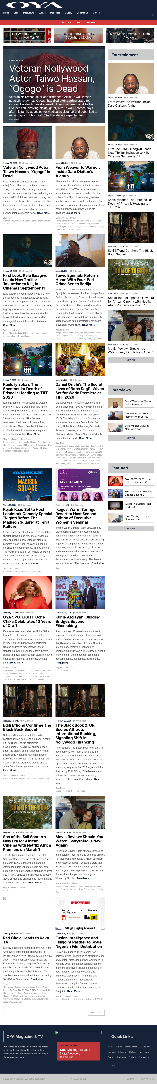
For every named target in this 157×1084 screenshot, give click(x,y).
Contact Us (143, 1057)
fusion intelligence (77, 999)
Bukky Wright (41, 987)
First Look (83, 333)
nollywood (19, 221)
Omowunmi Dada (94, 455)
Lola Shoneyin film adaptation (68, 449)
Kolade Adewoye (25, 993)
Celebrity (145, 1046)
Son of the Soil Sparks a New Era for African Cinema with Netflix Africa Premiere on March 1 (27, 843)
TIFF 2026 (43, 448)
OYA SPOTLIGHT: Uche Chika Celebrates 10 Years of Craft (27, 621)
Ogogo (27, 221)
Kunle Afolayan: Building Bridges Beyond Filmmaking (78, 621)
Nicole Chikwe (84, 889)
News (10, 218)
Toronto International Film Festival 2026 (82, 464)
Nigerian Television (88, 336)
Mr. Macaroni (15, 996)
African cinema (62, 446)
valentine (95, 889)
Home (111, 1046)
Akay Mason (8, 987)
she (28, 676)
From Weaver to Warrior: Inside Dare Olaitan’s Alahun (78, 171)
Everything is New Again (79, 886)
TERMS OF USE (147, 1079)
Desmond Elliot (62, 886)
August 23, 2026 (10, 163)
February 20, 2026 (63, 721)
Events (10, 568)
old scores (32, 778)
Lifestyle (122, 1052)
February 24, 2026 (11, 613)
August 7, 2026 (9, 380)
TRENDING (90, 23)
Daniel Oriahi (74, 446)
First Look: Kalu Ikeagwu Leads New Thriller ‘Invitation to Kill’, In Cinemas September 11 (25, 281)
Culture (63, 883)
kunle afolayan (62, 670)
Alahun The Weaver (88, 221)
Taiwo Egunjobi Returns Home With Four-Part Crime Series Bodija (77, 279)
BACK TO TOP (80, 1079)
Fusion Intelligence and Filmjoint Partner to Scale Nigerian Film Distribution (79, 942)
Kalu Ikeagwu (34, 333)
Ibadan (91, 333)
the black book (43, 778)
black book (70, 791)
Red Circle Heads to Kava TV (26, 940)
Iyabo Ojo (99, 446)
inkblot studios (96, 886)
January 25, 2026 (10, 934)
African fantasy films (64, 221)
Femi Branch (42, 990)
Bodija (58, 333)
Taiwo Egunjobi (84, 339)
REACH (98, 999)
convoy (58, 999)
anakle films (60, 791)
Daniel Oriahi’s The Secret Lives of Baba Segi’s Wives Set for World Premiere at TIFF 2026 (80, 390)
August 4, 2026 (62, 380)
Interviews (72, 218)
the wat (43, 676)
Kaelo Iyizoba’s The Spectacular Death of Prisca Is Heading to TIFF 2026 (25, 390)
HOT (79, 23)
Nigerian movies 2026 (75, 452)
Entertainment (61, 218)
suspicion (35, 676)
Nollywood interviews (94, 227)
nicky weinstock (20, 778)
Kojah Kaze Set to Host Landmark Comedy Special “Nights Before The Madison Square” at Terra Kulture (27, 518)
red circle (14, 999)
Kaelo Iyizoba (23, 442)
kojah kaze (7, 571)
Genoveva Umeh (10, 442)
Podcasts (121, 1057)
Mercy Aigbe (61, 889)
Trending (30, 439)
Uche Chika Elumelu (35, 679)
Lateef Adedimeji (40, 993)
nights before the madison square (27, 571)
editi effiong (8, 778)
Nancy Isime (72, 889)
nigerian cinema (68, 227)
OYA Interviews (71, 339)
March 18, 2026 (9, 505)
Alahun (76, 221)
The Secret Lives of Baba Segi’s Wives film (73, 458)
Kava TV (13, 993)
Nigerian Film (8, 221)
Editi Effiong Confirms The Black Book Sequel (27, 727)
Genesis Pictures (69, 224)
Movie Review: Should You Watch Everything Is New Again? (79, 840)
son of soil (7, 890)
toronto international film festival (16, 451)
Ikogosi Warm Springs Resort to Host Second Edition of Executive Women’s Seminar (76, 515)
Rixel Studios (24, 999)
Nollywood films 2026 (94, 452)
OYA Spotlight (41, 445)
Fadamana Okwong (70, 333)
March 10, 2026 (62, 505)
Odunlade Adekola (78, 455)
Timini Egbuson (37, 999)
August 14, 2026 (10, 271)
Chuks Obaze (8, 333)
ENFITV (33, 990)
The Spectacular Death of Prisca (24, 448)
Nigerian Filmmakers (70, 336)
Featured (7, 668)
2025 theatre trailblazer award (26, 670)
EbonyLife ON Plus (21, 990)
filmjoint (65, 999)
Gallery (132, 1057)
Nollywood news (62, 455)
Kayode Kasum (83, 224)
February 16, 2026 (63, 832)
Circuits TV (7, 990)
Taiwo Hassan (37, 221)
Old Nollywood (29, 445)
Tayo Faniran (97, 339)
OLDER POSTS (96, 1013)
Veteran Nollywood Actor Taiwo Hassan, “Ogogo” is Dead (26, 171)
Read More (43, 213)
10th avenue (8, 670)
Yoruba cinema (62, 230)
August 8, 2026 (62, 271)
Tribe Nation (25, 336)
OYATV (111, 1065)
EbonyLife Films (87, 446)
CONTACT (131, 1079)
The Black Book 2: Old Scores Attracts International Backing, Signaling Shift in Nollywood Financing (76, 733)
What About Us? (15, 1002)
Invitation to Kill (21, 333)
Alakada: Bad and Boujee (24, 987)
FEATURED (67, 23)
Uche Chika (21, 679)
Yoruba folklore (75, 230)
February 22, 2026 (11, 721)
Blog (5, 218)
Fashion (112, 1052)
